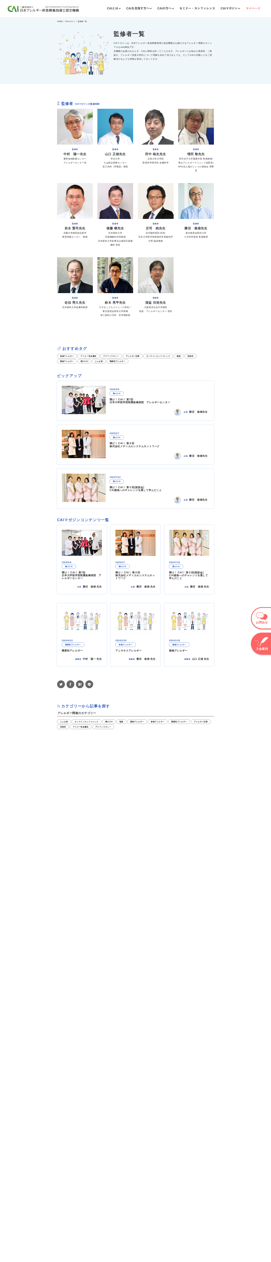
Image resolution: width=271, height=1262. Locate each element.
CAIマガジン (229, 8)
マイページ (253, 8)
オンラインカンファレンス (86, 722)
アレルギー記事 (201, 722)
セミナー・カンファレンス (197, 8)
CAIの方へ (164, 8)
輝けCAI (109, 722)
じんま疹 (64, 722)
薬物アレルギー (137, 722)
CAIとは (112, 8)
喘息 (121, 722)
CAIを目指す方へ (137, 8)
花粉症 (63, 727)
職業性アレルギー (179, 722)
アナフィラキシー (103, 727)
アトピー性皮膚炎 (81, 727)
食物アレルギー (158, 722)
